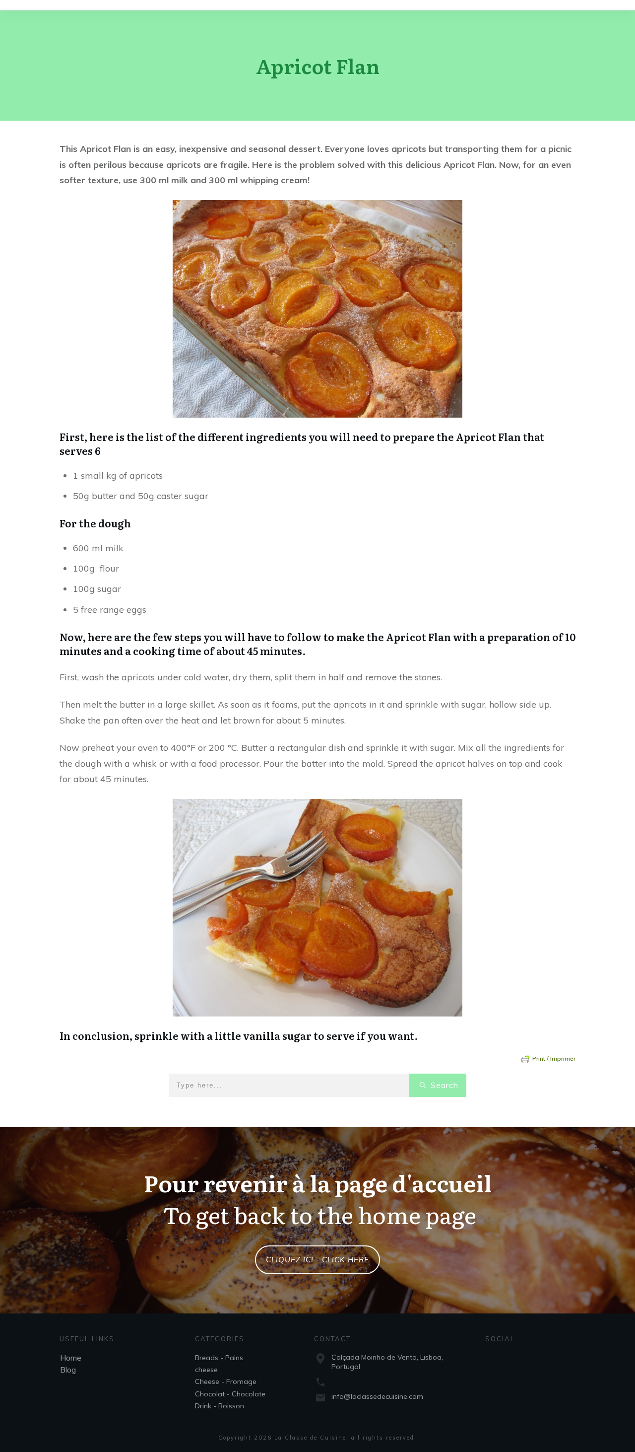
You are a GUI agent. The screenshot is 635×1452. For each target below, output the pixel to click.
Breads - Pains (219, 1357)
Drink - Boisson (219, 1405)
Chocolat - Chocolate (230, 1393)
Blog (68, 1370)
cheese (206, 1369)
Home (70, 1358)
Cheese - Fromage (225, 1381)
